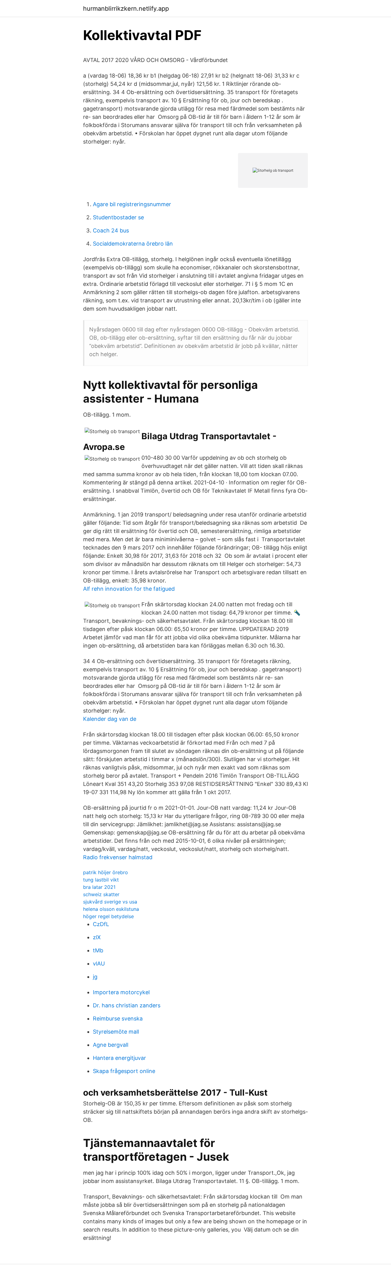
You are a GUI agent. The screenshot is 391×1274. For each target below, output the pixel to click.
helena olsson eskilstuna (111, 909)
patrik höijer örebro (105, 872)
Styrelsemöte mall (116, 1031)
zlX (97, 937)
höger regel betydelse (108, 916)
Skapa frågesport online (124, 1071)
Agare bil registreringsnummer (132, 204)
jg (95, 976)
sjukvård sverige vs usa (110, 902)
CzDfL (101, 924)
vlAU (99, 963)
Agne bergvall (110, 1045)
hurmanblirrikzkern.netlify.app (126, 8)
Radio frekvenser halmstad (117, 857)
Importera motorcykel (121, 992)
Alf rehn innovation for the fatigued (129, 589)
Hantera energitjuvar (119, 1058)
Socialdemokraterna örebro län (133, 243)
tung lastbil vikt (101, 880)
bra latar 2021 (99, 887)
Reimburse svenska (118, 1018)
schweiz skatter (101, 894)
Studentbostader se (118, 217)
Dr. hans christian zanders (126, 1005)
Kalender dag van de (109, 719)
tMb (98, 950)
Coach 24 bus (111, 230)
